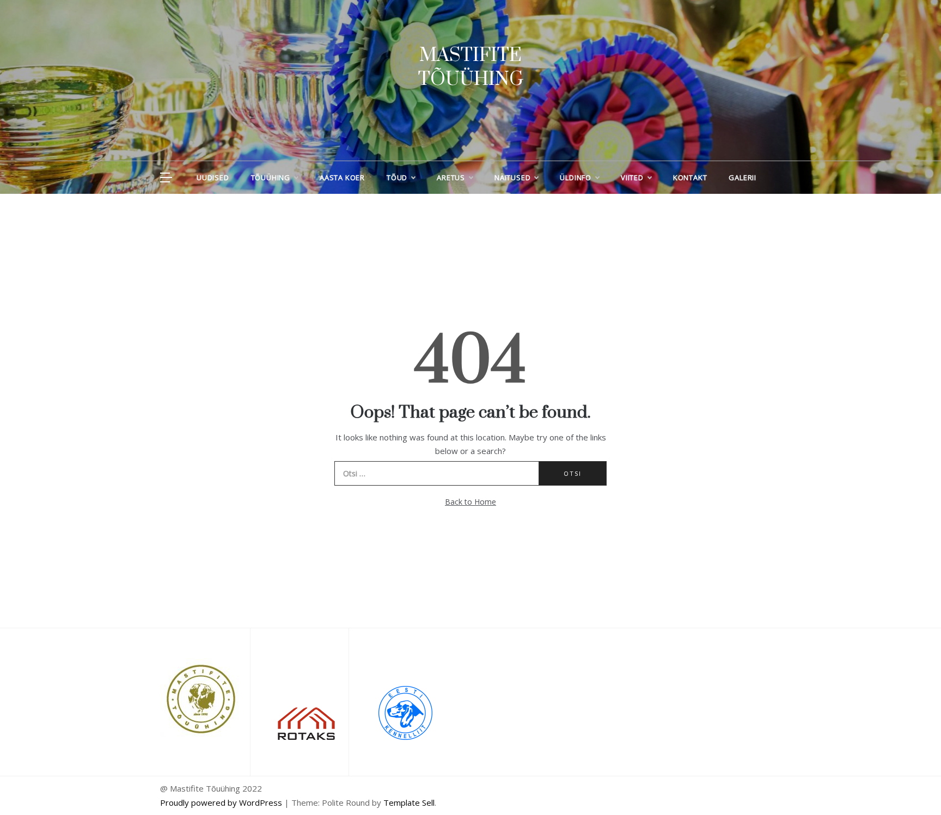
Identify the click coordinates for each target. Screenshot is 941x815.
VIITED (632, 177)
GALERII (742, 177)
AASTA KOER (342, 177)
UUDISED (213, 177)
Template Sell (409, 802)
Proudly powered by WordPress (222, 802)
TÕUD (397, 177)
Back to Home (470, 502)
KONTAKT (690, 177)
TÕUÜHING (270, 177)
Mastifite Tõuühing (470, 67)
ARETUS (451, 177)
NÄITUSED (512, 177)
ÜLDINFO (575, 177)
